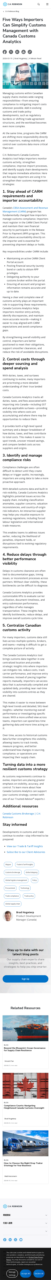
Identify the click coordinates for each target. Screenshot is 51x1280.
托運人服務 (7, 1223)
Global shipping (31, 872)
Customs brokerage (12, 872)
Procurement (10, 888)
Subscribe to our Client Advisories (26, 852)
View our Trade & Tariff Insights (25, 846)
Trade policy (29, 896)
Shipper (8, 864)
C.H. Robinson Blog (12, 11)
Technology (25, 888)
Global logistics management (16, 880)
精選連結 (6, 1215)
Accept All (25, 1273)
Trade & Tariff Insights (25, 864)
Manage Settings (12, 1273)
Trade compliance (12, 896)
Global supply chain (12, 904)
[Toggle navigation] (47, 4)
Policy (34, 880)
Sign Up (25, 978)
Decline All (39, 1273)
